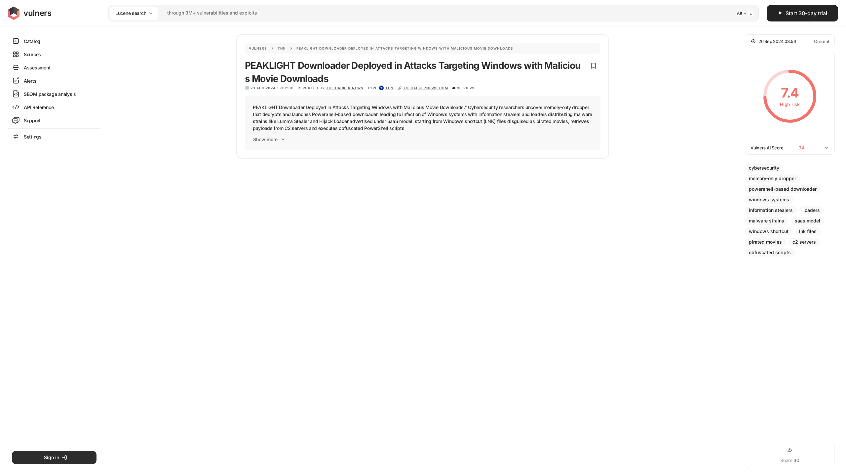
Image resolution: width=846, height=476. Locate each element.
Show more (265, 139)
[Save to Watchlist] (593, 66)
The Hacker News (345, 88)
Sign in (51, 457)
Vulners (258, 48)
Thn (282, 48)
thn (389, 88)
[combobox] (425, 13)
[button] (790, 41)
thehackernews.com (425, 88)
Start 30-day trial (806, 13)
